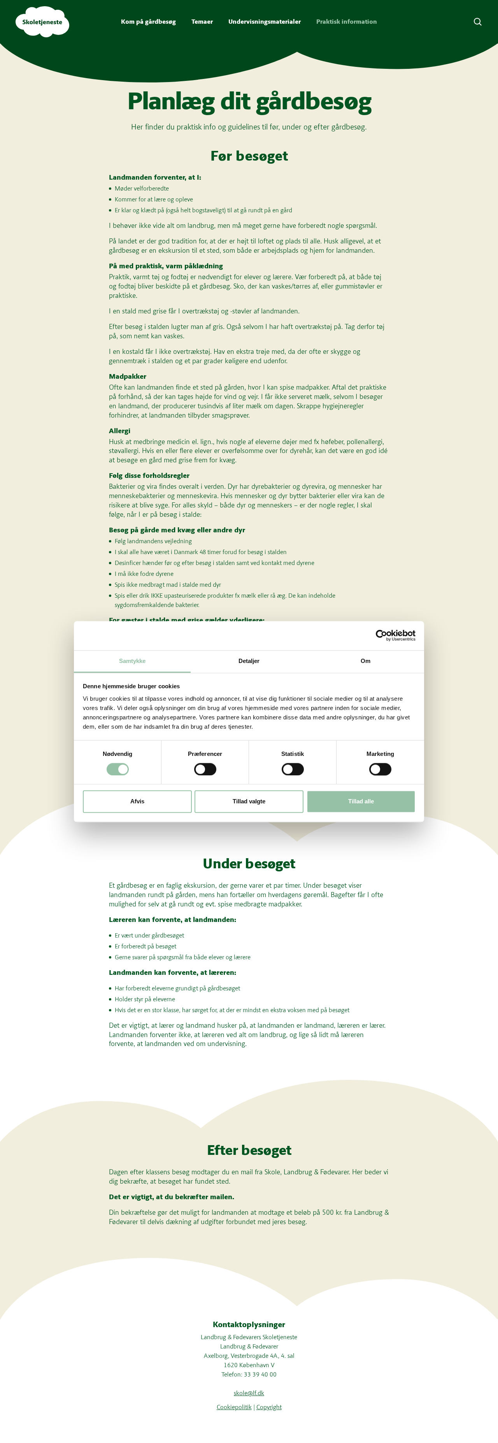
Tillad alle (361, 801)
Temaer (202, 21)
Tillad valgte (249, 801)
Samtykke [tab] (132, 661)
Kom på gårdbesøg (148, 21)
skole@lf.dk (249, 1393)
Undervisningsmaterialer (264, 21)
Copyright (269, 1407)
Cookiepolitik (234, 1407)
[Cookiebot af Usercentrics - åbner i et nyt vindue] (381, 635)
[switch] (205, 769)
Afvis (137, 801)
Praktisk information (346, 21)
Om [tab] (365, 661)
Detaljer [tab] (249, 661)
